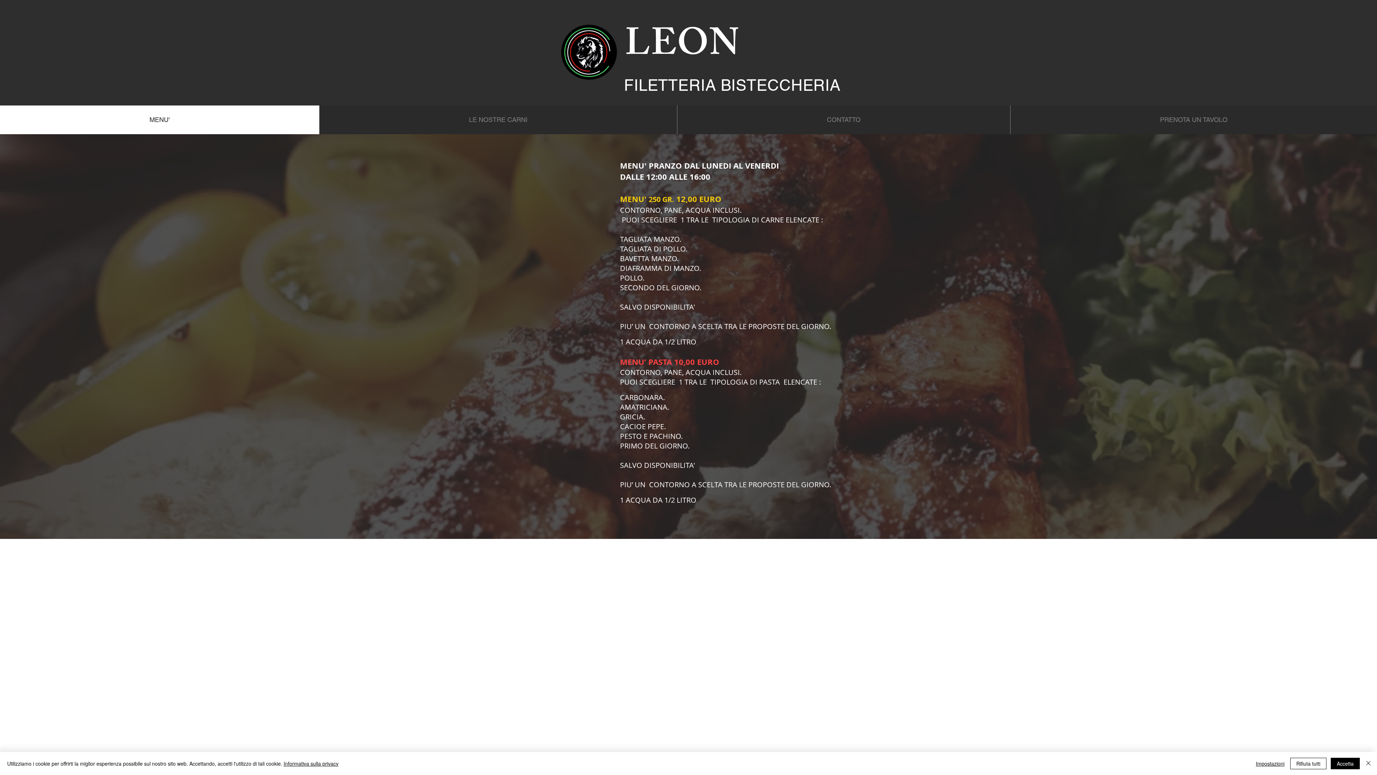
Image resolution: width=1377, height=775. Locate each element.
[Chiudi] (1368, 763)
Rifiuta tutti (1308, 763)
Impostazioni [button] (1270, 763)
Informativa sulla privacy (311, 763)
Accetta (1345, 763)
